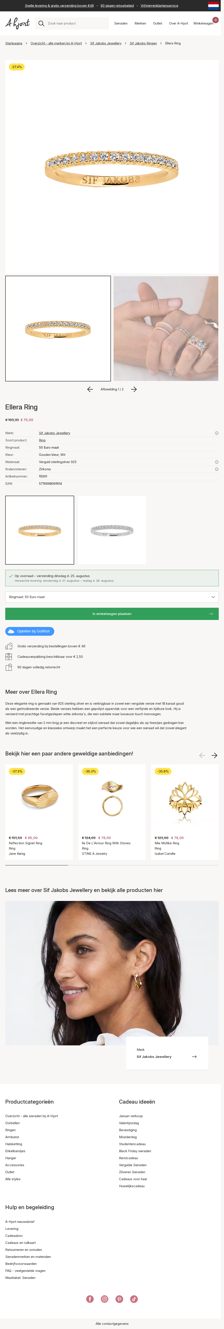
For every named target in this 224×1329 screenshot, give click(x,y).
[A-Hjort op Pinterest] (119, 1299)
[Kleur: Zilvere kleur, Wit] (111, 530)
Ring (42, 440)
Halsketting (13, 1144)
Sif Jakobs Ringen (143, 43)
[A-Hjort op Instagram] (104, 1299)
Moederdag (128, 1137)
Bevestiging (128, 1130)
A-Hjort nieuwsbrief (20, 1222)
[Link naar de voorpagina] (17, 24)
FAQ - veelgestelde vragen (25, 1271)
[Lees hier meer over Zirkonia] (217, 469)
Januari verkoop (131, 1116)
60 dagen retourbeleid (117, 6)
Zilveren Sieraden (132, 1172)
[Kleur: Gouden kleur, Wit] (39, 530)
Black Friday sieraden (135, 1151)
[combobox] (76, 23)
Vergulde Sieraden (133, 1165)
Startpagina (13, 43)
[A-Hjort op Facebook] (90, 1299)
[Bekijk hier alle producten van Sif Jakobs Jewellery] (217, 433)
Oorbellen (12, 1123)
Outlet (9, 1172)
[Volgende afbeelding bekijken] (214, 755)
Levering (11, 1229)
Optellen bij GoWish (33, 631)
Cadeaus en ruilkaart (20, 1243)
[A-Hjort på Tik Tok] (134, 1299)
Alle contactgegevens (112, 1324)
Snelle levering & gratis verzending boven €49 (59, 6)
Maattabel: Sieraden (20, 1278)
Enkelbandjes (15, 1151)
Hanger (10, 1158)
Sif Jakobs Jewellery (105, 43)
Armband (12, 1137)
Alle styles (13, 1179)
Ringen (10, 1130)
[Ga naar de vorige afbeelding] (90, 389)
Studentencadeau (132, 1144)
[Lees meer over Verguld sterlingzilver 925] (217, 462)
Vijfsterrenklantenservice (159, 6)
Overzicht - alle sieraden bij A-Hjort (31, 1116)
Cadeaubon (14, 1236)
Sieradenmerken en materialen (28, 1257)
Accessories (14, 1165)
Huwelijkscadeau (132, 1186)
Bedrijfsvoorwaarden (21, 1264)
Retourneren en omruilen (23, 1250)
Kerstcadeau (128, 1158)
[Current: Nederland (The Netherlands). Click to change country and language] (213, 6)
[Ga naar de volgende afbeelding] (134, 389)
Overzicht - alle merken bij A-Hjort (56, 43)
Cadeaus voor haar (133, 1179)
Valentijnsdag (129, 1123)
